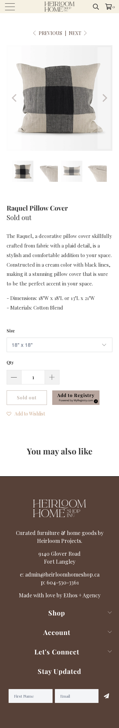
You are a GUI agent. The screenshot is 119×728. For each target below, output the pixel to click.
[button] (26, 413)
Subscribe (105, 696)
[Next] (104, 98)
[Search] (96, 7)
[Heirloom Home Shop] (59, 6)
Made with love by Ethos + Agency (59, 595)
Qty (10, 362)
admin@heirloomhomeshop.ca (62, 574)
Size (11, 330)
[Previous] (14, 98)
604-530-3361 (63, 582)
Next (75, 33)
